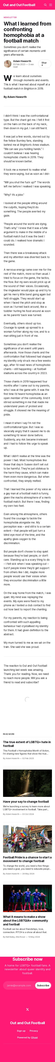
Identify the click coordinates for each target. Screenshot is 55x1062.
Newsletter (10, 17)
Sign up (21, 1030)
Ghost (34, 1037)
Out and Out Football (19, 5)
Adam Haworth (22, 61)
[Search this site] (45, 4)
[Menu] (50, 4)
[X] (27, 1009)
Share (44, 63)
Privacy (34, 1030)
